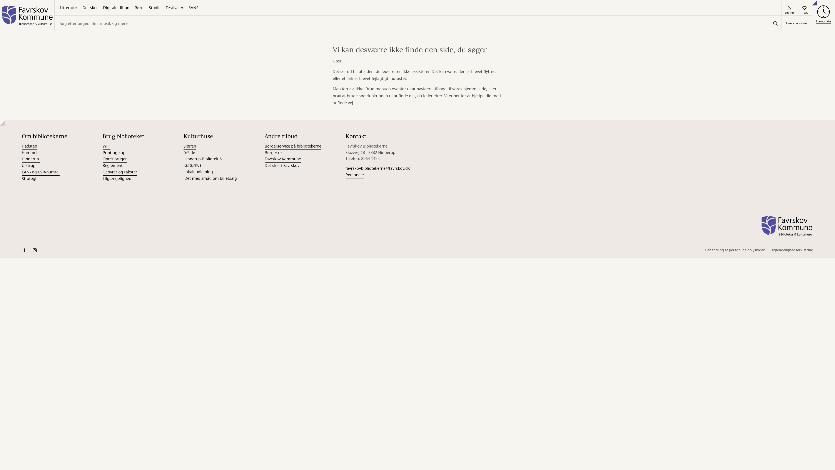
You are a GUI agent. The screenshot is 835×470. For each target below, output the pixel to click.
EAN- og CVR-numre (41, 172)
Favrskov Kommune (283, 159)
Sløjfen (190, 146)
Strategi (29, 178)
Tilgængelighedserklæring (791, 250)
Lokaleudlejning (198, 172)
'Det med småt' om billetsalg (210, 178)
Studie (154, 8)
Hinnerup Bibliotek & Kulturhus (203, 162)
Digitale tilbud (116, 8)
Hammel (29, 153)
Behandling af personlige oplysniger (735, 250)
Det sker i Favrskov (282, 165)
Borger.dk (274, 153)
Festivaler (174, 8)
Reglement (113, 165)
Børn (139, 8)
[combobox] (418, 23)
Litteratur (68, 8)
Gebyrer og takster (120, 172)
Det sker (90, 8)
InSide (189, 153)
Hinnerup (31, 159)
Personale (355, 175)
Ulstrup (28, 165)
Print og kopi (115, 153)
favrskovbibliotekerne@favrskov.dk (378, 168)
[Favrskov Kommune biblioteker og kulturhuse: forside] (27, 15)
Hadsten (29, 146)
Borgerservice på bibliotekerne (293, 146)
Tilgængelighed (117, 178)
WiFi (106, 146)
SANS (194, 8)
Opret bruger (115, 159)
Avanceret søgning (797, 23)
